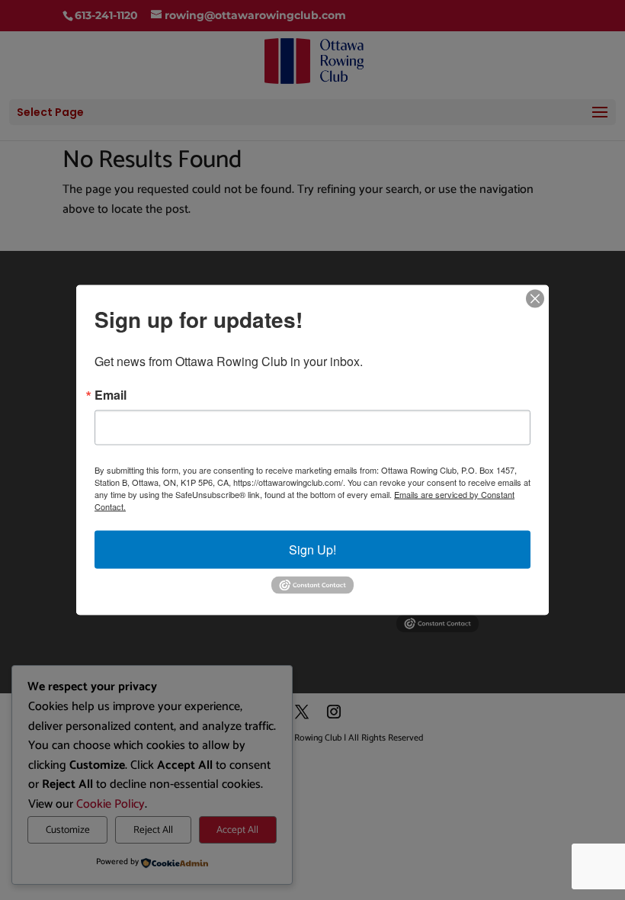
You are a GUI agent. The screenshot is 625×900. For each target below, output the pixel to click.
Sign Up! (312, 549)
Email (111, 395)
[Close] (535, 299)
